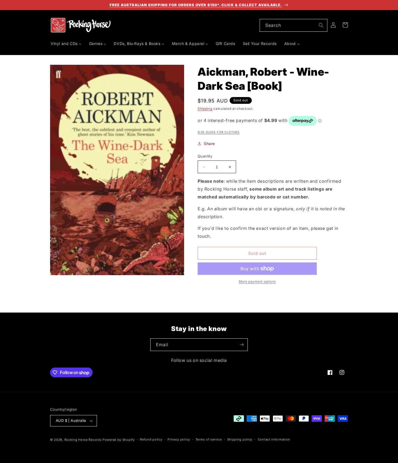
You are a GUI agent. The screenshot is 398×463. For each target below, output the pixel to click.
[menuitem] (66, 43)
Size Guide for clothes (219, 132)
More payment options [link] (257, 281)
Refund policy (151, 439)
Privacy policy (179, 439)
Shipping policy (240, 439)
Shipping (205, 109)
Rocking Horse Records (83, 440)
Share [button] (209, 143)
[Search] (321, 25)
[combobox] (293, 25)
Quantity (205, 156)
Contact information (274, 439)
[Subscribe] (241, 344)
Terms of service (208, 439)
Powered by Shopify (119, 440)
